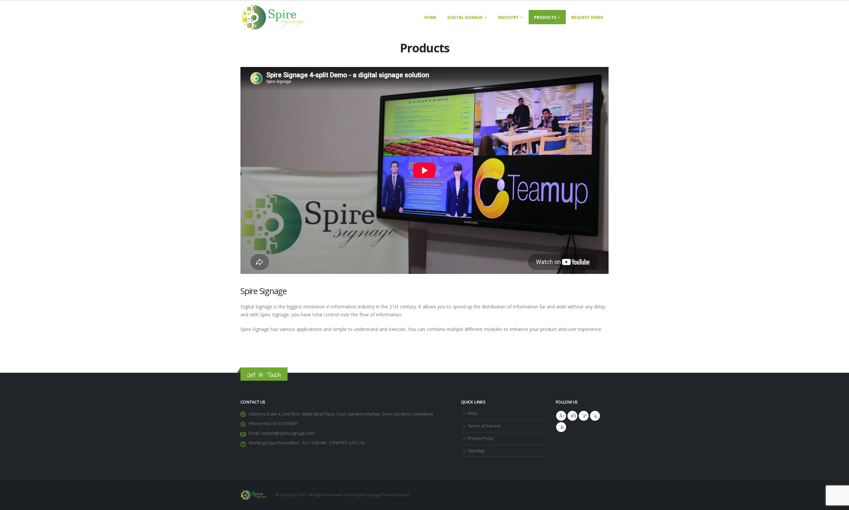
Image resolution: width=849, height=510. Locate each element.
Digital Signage (465, 17)
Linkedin (561, 427)
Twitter (572, 416)
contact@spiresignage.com (287, 433)
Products (545, 17)
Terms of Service (484, 426)
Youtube (584, 416)
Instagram (595, 416)
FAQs (473, 413)
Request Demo (587, 17)
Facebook (561, 416)
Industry (508, 17)
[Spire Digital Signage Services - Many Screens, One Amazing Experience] (273, 17)
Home (430, 17)
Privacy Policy (480, 438)
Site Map (476, 451)
